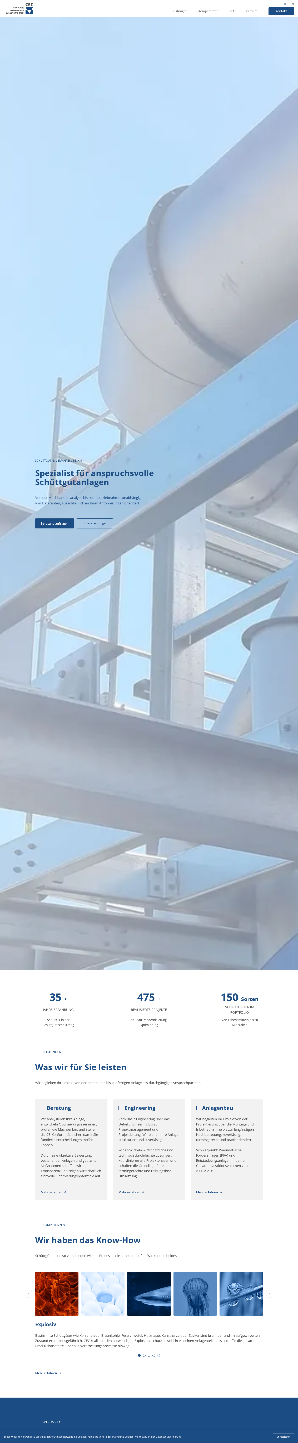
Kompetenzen (208, 11)
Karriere (251, 11)
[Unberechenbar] (149, 1294)
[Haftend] (241, 1294)
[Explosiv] (56, 1294)
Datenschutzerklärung (168, 1436)
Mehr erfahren (51, 1192)
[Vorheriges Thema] (28, 1294)
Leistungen (179, 11)
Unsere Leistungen (95, 523)
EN (292, 4)
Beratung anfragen (54, 523)
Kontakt (281, 11)
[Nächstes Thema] (269, 1294)
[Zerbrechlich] (103, 1294)
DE (285, 4)
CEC (232, 11)
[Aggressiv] (195, 1294)
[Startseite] (19, 8)
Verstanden (283, 1436)
